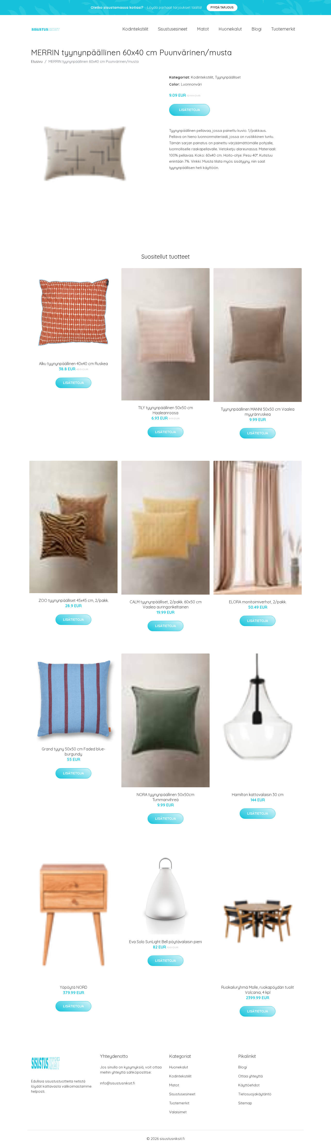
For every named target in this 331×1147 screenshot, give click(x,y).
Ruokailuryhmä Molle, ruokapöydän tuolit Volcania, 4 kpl (257, 990)
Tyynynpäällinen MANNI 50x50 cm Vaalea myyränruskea (257, 412)
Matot (203, 29)
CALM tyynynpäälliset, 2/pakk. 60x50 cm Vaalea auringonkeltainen (166, 604)
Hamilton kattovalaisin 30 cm (258, 794)
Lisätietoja (189, 110)
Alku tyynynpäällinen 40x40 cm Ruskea (73, 363)
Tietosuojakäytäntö (254, 1094)
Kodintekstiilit (135, 29)
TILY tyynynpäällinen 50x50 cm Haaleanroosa (165, 410)
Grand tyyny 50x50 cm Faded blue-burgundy (73, 752)
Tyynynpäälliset (228, 77)
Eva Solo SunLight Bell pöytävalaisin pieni (165, 941)
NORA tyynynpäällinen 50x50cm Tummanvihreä (165, 797)
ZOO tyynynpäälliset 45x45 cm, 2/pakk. (74, 600)
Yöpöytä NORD (73, 987)
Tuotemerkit (283, 29)
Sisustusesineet (172, 29)
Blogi (256, 29)
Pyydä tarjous (222, 7)
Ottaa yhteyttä (250, 1076)
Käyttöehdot (249, 1085)
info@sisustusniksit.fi (117, 1083)
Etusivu (37, 61)
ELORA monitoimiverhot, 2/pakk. (257, 601)
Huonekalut (230, 29)
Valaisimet (178, 1112)
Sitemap (245, 1103)
